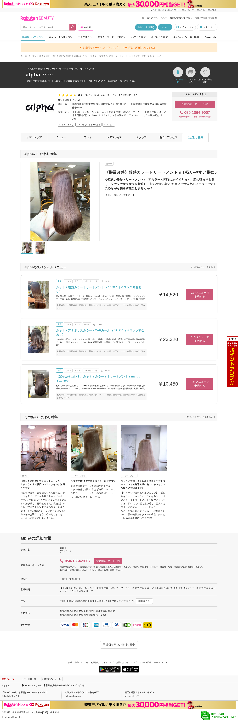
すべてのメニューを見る (202, 267)
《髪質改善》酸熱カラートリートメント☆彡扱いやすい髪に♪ (125, 56)
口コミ (87, 137)
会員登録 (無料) (146, 27)
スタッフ (141, 137)
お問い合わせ (122, 662)
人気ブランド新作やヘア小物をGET (82, 692)
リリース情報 (145, 662)
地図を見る (144, 601)
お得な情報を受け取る (181, 18)
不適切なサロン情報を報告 (119, 644)
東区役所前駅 (65, 56)
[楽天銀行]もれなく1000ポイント (164, 10)
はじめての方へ (150, 18)
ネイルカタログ (159, 37)
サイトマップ (107, 662)
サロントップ (34, 137)
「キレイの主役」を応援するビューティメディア (25, 692)
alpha (77, 56)
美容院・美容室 (28, 56)
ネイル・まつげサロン (60, 37)
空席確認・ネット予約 (194, 104)
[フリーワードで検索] (72, 27)
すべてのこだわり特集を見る (200, 417)
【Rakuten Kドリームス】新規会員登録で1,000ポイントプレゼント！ (54, 685)
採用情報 (54, 712)
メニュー (61, 137)
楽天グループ (188, 10)
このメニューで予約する (199, 294)
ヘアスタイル (114, 137)
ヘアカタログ (138, 37)
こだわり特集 (88, 56)
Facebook (158, 662)
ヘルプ (163, 18)
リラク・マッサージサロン (112, 37)
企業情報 (6, 712)
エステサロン (85, 37)
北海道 (41, 56)
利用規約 (95, 662)
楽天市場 (212, 10)
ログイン (165, 27)
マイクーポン (186, 27)
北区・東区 (51, 56)
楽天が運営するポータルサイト (139, 692)
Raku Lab (210, 37)
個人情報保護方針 (20, 712)
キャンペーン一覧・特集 (186, 37)
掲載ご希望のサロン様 (206, 18)
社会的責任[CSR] (40, 712)
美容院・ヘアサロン (32, 37)
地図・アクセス (168, 137)
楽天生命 (201, 10)
